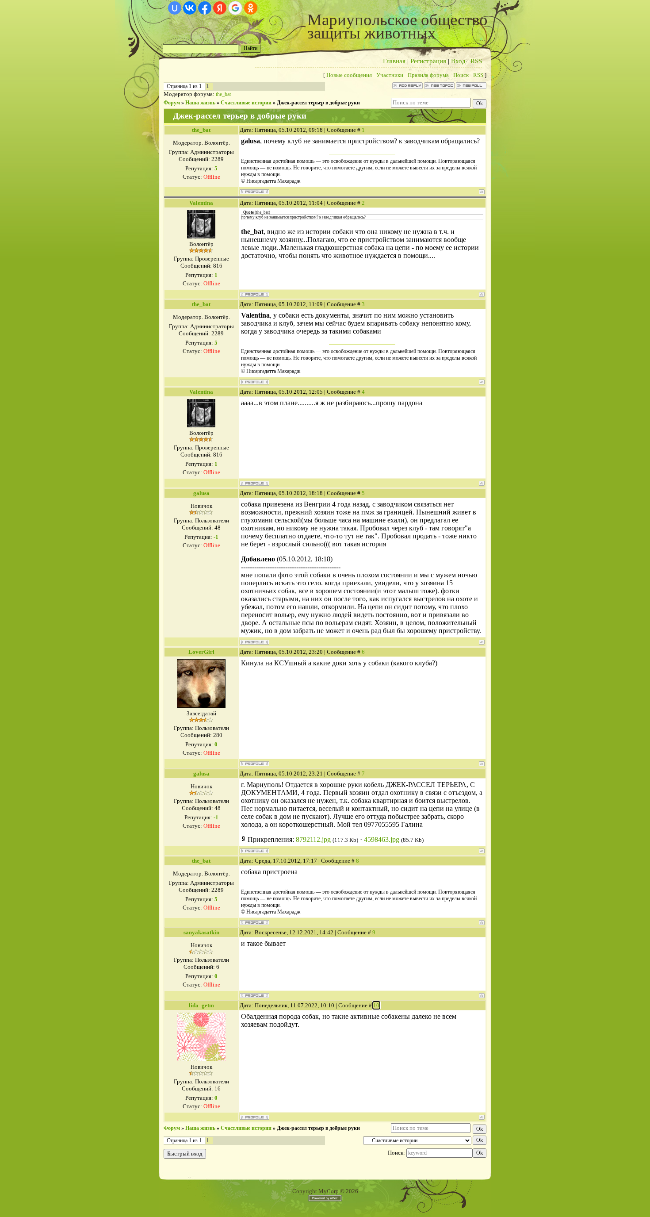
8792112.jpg (313, 839)
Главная (394, 61)
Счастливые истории (246, 103)
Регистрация (428, 61)
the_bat (223, 94)
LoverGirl (201, 652)
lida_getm (201, 1005)
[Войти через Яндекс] (219, 8)
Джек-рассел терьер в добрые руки (318, 103)
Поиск (461, 75)
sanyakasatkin (201, 932)
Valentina (201, 203)
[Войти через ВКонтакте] (189, 8)
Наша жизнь (200, 103)
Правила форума (428, 75)
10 (376, 1005)
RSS (476, 61)
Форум (172, 103)
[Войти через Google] (235, 8)
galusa (201, 493)
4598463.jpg (381, 839)
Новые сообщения (349, 75)
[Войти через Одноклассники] (250, 8)
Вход (458, 61)
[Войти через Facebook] (204, 8)
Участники (389, 75)
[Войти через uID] (174, 8)
